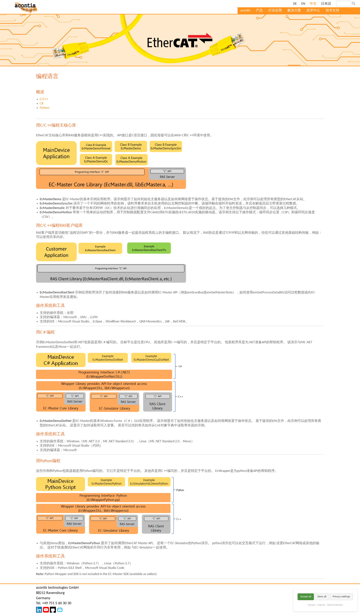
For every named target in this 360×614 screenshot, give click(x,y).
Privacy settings (341, 596)
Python (44, 108)
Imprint (321, 605)
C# (41, 103)
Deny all (321, 596)
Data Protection (335, 605)
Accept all (305, 596)
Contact (311, 605)
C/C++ (44, 99)
